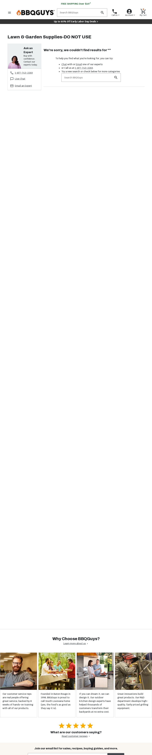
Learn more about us (74, 643)
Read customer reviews (75, 736)
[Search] (102, 12)
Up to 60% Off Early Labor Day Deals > (76, 21)
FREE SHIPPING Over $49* (76, 3)
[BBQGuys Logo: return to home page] (36, 12)
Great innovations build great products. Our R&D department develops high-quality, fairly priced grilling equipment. (132, 701)
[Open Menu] (9, 12)
